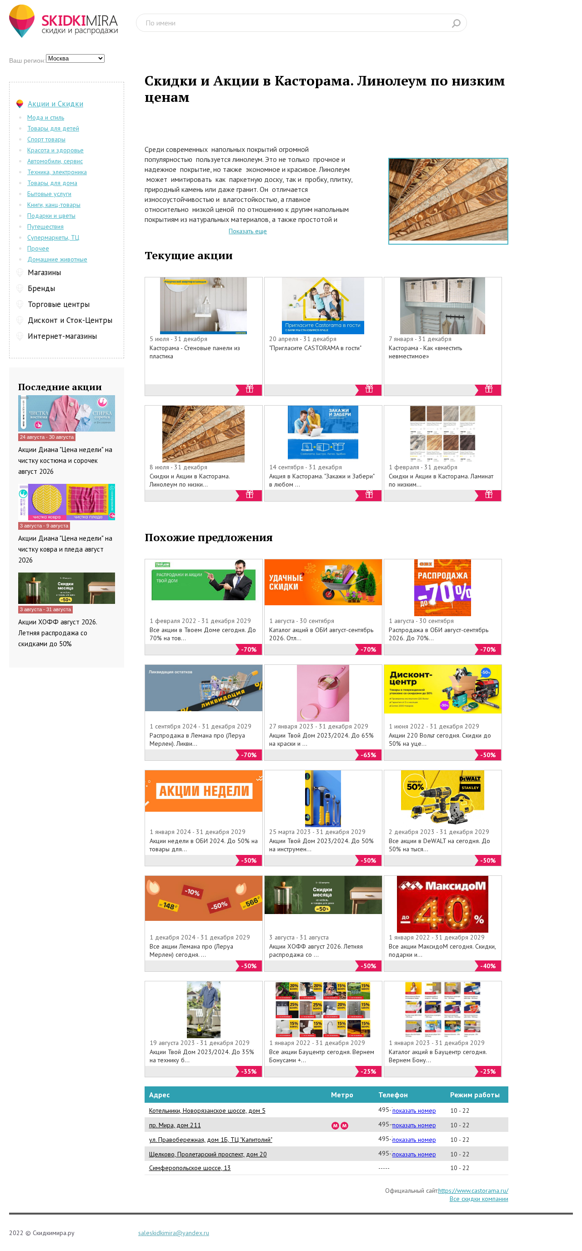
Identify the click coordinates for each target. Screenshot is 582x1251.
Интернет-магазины (62, 336)
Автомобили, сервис (55, 161)
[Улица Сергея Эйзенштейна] (335, 1125)
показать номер (414, 1110)
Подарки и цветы (51, 215)
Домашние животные (57, 259)
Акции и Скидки (55, 104)
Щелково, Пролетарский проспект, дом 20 (208, 1154)
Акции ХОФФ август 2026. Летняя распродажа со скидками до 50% (57, 633)
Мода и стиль (45, 117)
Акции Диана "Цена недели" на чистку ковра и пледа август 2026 (65, 549)
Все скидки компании (479, 1199)
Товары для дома (52, 183)
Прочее (38, 248)
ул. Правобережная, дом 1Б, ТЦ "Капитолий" (210, 1139)
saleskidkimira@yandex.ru (173, 1233)
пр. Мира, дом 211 (175, 1125)
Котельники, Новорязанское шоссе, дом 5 (207, 1110)
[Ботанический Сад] (344, 1125)
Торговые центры (59, 304)
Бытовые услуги (49, 194)
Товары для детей (53, 128)
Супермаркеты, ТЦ (53, 237)
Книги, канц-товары (53, 205)
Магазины (44, 272)
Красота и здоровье (55, 150)
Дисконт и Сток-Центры (70, 320)
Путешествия (45, 226)
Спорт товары (46, 139)
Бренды (41, 288)
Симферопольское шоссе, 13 (190, 1168)
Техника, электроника (57, 172)
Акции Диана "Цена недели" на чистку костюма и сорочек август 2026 (65, 460)
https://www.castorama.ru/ (473, 1190)
